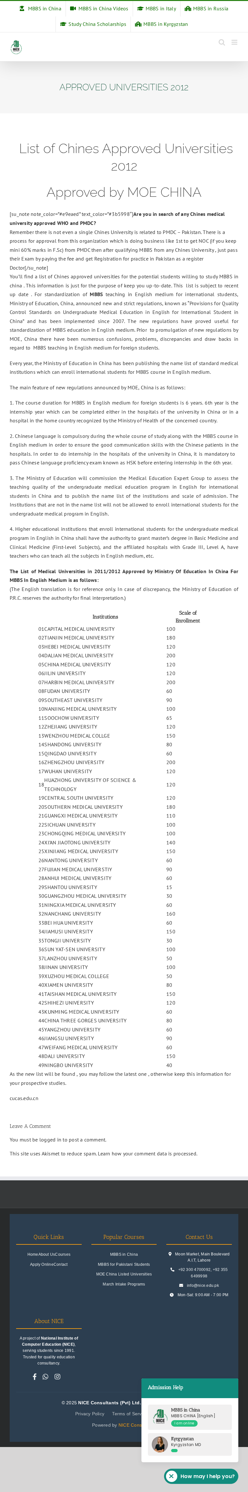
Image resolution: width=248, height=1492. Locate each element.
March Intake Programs (124, 1284)
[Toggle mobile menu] (235, 42)
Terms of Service (130, 1413)
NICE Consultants (137, 1425)
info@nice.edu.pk (203, 1285)
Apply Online (42, 1264)
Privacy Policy (89, 1413)
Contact (61, 1264)
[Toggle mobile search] (222, 42)
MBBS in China (124, 1254)
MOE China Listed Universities (124, 1274)
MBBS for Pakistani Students (124, 1264)
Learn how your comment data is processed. (147, 1153)
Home (32, 1254)
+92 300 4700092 (194, 1269)
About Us (46, 1254)
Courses (62, 1254)
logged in (50, 1139)
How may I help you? (208, 1476)
